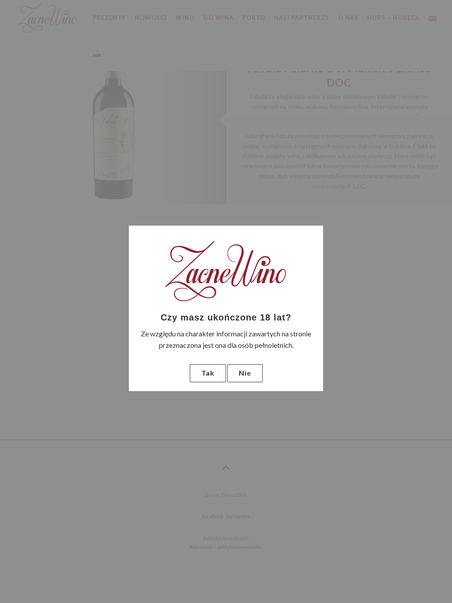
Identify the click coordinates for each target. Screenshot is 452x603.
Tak (208, 373)
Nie (245, 373)
